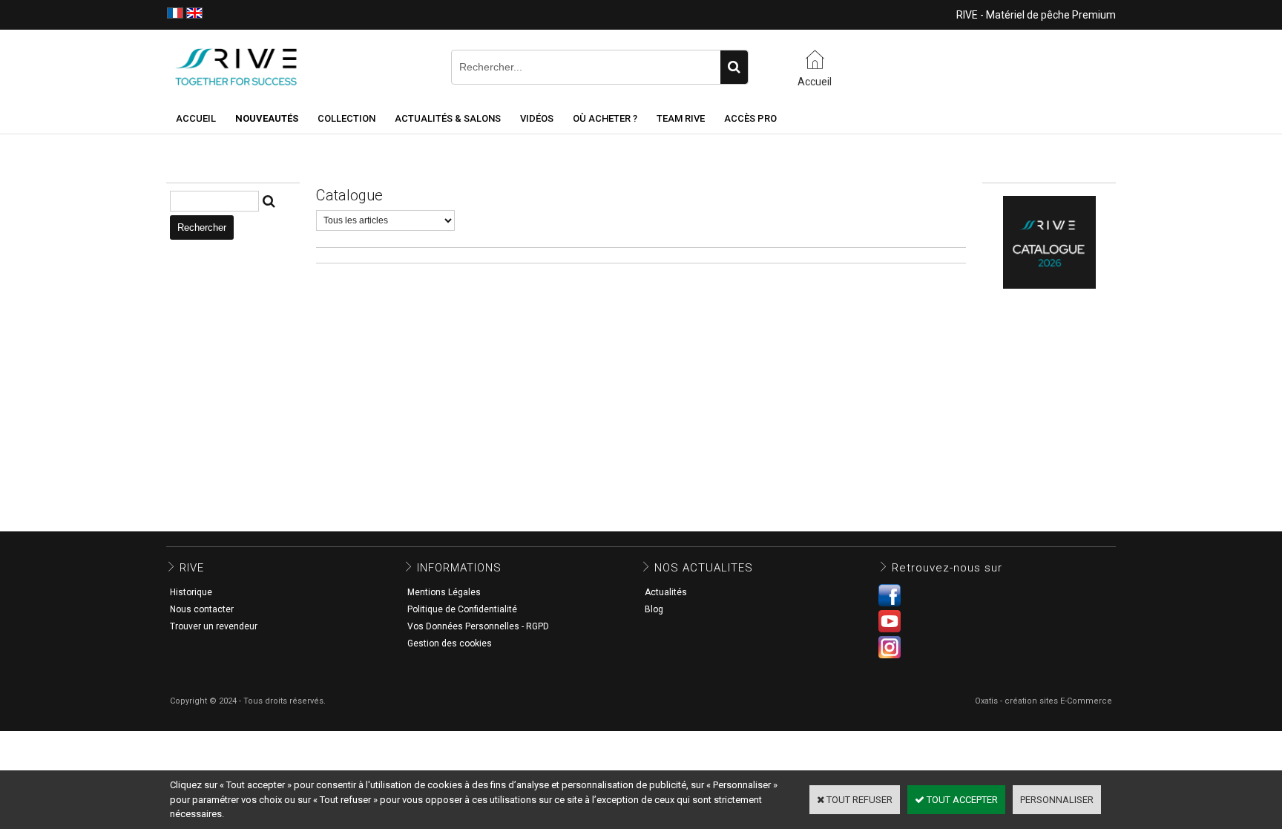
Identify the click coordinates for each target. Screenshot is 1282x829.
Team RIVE (681, 118)
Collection (346, 118)
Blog (654, 609)
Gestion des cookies (449, 643)
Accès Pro (750, 118)
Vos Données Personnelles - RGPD (478, 626)
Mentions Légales (444, 592)
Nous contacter (202, 609)
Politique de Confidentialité (462, 609)
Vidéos (536, 118)
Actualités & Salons (448, 118)
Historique (191, 592)
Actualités (666, 592)
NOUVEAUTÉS (266, 118)
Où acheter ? (605, 118)
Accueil (196, 118)
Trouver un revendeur (213, 626)
